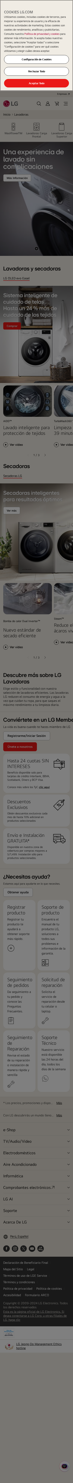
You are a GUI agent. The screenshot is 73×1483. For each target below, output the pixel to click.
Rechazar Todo (36, 71)
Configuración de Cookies (37, 59)
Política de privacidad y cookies (42, 34)
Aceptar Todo (36, 83)
